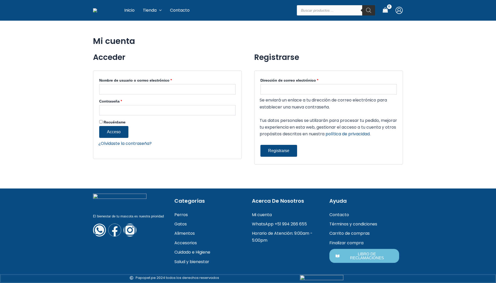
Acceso (114, 132)
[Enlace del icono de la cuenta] (399, 10)
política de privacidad (348, 134)
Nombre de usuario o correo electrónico (145, 79)
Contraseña (120, 100)
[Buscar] (368, 10)
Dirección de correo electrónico (299, 79)
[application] (159, 10)
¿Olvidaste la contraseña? (125, 143)
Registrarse (278, 150)
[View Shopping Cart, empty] (385, 10)
